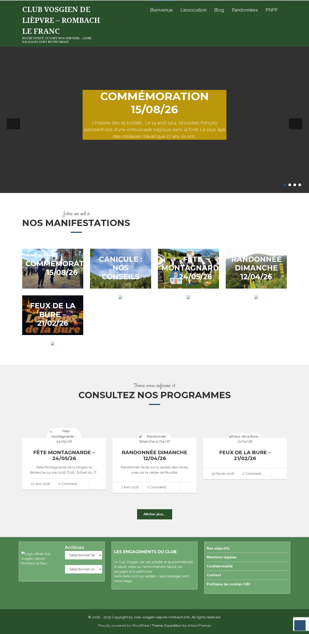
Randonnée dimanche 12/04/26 (256, 268)
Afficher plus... (154, 514)
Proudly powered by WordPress (123, 626)
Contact (214, 575)
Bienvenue (161, 10)
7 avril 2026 (129, 487)
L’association (194, 10)
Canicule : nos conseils (120, 268)
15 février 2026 (222, 473)
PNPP (272, 10)
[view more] (97, 484)
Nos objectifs (218, 548)
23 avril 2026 (40, 484)
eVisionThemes (199, 626)
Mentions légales (222, 557)
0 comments (67, 484)
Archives (74, 547)
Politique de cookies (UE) (228, 584)
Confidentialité (220, 566)
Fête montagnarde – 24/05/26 (192, 268)
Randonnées (245, 10)
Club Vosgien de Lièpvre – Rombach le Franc (61, 20)
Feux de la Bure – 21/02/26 (53, 314)
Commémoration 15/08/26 (154, 103)
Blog (219, 10)
